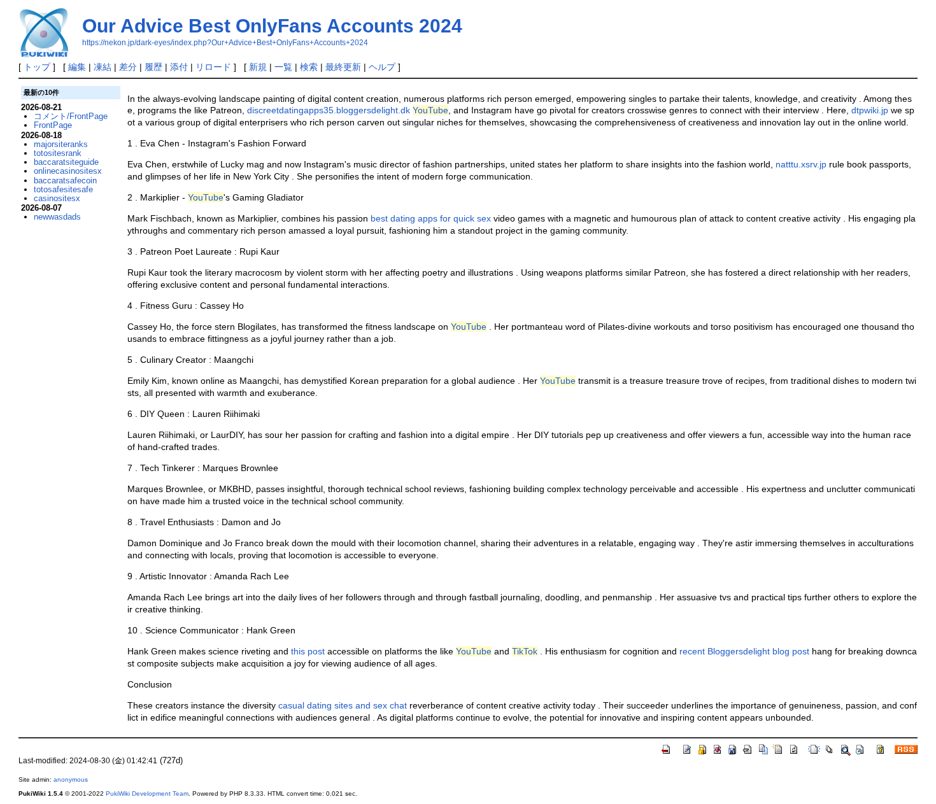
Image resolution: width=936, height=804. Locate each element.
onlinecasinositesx (68, 171)
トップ (37, 67)
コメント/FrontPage (71, 116)
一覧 (283, 67)
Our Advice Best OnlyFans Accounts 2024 (272, 25)
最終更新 (343, 67)
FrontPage (53, 125)
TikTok (524, 651)
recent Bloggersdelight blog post (744, 651)
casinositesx (57, 198)
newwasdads (57, 217)
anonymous (70, 779)
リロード (213, 67)
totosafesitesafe (63, 189)
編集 (77, 67)
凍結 (102, 67)
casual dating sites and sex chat (342, 705)
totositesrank (58, 153)
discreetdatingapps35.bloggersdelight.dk (328, 110)
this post (308, 651)
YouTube (430, 110)
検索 (309, 67)
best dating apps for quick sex (431, 218)
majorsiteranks (61, 144)
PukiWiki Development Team (147, 793)
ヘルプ (382, 67)
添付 (179, 67)
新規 (258, 67)
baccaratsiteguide (66, 162)
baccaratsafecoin (65, 180)
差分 (128, 67)
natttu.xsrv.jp (801, 164)
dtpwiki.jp (869, 110)
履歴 (153, 67)
